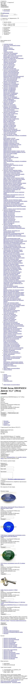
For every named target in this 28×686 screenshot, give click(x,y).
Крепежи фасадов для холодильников (12, 328)
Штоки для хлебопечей (9, 320)
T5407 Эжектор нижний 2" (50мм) (9, 590)
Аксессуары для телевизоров (10, 53)
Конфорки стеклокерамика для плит (12, 144)
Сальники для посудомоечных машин (12, 199)
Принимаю (3, 623)
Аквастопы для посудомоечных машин (13, 171)
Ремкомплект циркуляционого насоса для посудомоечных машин (13, 195)
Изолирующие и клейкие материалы (12, 356)
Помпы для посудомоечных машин (12, 185)
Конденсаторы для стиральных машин (12, 260)
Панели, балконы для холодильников (12, 333)
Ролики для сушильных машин (11, 302)
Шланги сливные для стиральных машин (13, 293)
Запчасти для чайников (9, 350)
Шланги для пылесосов (9, 220)
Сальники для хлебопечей (9, 319)
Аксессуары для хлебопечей (10, 315)
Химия (5, 50)
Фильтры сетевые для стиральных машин (13, 289)
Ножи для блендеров (8, 67)
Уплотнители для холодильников (11, 346)
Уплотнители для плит (9, 167)
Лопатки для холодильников (10, 332)
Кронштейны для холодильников (11, 329)
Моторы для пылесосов (9, 215)
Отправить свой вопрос (6, 484)
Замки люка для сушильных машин (12, 298)
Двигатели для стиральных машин (11, 255)
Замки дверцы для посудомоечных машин (13, 178)
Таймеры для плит (7, 160)
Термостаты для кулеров (9, 104)
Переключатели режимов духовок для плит (14, 151)
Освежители (6, 46)
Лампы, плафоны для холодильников (12, 331)
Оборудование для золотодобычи (11, 368)
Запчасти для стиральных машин (11, 248)
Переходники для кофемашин (10, 93)
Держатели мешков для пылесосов (11, 211)
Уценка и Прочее (7, 369)
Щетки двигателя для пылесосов (11, 221)
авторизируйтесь (11, 457)
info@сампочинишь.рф (6, 681)
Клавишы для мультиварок (10, 107)
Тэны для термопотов (8, 313)
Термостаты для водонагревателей (11, 77)
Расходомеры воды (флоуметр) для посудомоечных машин (11, 190)
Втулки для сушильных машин (11, 297)
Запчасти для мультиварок (9, 105)
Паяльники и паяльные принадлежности (13, 363)
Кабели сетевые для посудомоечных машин (14, 179)
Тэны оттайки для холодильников (11, 345)
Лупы (4, 360)
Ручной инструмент (8, 364)
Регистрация (6, 10)
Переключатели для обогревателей (11, 130)
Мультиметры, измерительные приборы (13, 362)
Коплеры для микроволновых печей (12, 234)
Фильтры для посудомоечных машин (12, 205)
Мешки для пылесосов (9, 214)
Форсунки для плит (8, 169)
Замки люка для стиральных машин (12, 256)
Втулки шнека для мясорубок (10, 113)
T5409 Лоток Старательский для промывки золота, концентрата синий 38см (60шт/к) (13, 535)
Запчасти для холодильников (10, 322)
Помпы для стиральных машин (11, 270)
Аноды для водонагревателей (10, 71)
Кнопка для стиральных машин (11, 259)
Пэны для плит (7, 154)
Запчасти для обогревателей (10, 129)
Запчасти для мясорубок (9, 112)
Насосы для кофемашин (9, 91)
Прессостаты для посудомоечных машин (13, 187)
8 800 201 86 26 (4, 16)
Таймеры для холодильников (10, 342)
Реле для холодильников (9, 340)
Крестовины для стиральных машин (12, 261)
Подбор (5, 378)
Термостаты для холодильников (11, 344)
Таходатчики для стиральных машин (12, 282)
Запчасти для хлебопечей (9, 314)
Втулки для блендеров (8, 66)
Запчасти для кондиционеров (10, 85)
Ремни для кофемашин (9, 95)
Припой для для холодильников (11, 338)
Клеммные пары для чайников (10, 351)
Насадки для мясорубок (9, 120)
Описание (5, 421)
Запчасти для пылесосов (9, 210)
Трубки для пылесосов (9, 217)
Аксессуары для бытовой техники (11, 45)
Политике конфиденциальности (18, 620)
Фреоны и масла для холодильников (12, 349)
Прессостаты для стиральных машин (12, 271)
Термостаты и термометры (9, 365)
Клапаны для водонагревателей (11, 72)
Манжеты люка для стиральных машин (13, 262)
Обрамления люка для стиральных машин (13, 265)
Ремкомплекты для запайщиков (11, 84)
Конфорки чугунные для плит (10, 145)
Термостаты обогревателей (10, 131)
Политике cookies (5, 620)
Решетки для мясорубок (9, 122)
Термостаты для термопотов (10, 311)
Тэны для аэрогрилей (8, 63)
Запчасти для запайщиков (9, 82)
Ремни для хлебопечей (9, 318)
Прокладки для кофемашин (10, 94)
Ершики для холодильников (10, 327)
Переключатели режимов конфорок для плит (14, 152)
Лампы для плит (7, 148)
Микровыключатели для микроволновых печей (15, 241)
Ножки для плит (7, 149)
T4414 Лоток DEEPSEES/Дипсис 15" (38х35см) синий (14, 604)
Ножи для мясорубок (8, 121)
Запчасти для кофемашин (9, 87)
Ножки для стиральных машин (11, 264)
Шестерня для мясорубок (9, 126)
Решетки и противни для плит (10, 157)
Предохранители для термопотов (11, 310)
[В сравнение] (9, 519)
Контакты (5, 379)
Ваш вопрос (3, 471)
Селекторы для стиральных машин (12, 278)
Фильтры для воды (8, 48)
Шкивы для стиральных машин (11, 291)
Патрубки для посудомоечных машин (12, 184)
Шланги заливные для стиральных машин (13, 292)
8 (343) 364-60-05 (15, 679)
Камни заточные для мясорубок (11, 118)
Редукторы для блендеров (9, 68)
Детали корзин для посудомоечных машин (13, 174)
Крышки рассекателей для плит (11, 147)
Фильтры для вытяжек (8, 49)
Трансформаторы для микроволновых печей (14, 247)
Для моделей (6, 422)
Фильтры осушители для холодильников (13, 347)
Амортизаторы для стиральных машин (12, 250)
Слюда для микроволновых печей (11, 244)
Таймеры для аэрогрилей (9, 62)
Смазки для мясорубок (9, 124)
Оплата (5, 374)
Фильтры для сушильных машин (11, 306)
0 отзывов (3, 415)
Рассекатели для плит (8, 156)
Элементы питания (8, 51)
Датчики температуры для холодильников (13, 325)
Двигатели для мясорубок (9, 117)
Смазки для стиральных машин (11, 279)
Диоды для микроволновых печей (11, 225)
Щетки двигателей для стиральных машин (13, 295)
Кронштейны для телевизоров (10, 57)
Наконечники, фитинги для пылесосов (12, 216)
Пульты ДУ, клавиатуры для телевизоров (13, 58)
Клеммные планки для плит (10, 142)
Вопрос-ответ (6, 424)
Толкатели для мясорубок (9, 125)
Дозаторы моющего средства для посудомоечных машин (11, 176)
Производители (7, 375)
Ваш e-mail (3, 468)
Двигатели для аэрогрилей (10, 60)
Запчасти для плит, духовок (10, 134)
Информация (4, 624)
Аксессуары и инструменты (10, 649)
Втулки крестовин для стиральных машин (13, 253)
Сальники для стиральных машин (11, 277)
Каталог (3, 635)
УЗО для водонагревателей (10, 80)
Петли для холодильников (9, 334)
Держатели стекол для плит (10, 140)
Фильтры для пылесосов (9, 219)
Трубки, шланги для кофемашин (11, 98)
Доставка (5, 377)
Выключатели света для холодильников (13, 324)
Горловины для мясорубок (9, 116)
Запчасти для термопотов (9, 307)
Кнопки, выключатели (9, 354)
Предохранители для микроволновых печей (14, 243)
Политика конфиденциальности (11, 630)
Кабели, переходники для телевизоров (12, 55)
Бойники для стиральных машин (11, 252)
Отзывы (5, 423)
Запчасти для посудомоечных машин (12, 170)
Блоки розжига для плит (9, 138)
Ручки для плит (7, 158)
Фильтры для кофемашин (9, 100)
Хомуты (5, 367)
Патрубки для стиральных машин (11, 266)
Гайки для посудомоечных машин (11, 172)
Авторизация (6, 9)
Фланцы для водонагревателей (11, 81)
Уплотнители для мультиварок (10, 111)
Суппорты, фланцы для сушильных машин (14, 305)
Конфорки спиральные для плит (11, 143)
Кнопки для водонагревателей (10, 73)
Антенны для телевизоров (9, 54)
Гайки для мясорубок (8, 115)
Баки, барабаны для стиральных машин (13, 251)
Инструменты (6, 355)
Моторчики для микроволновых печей (12, 242)
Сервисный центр (7, 381)
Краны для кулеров (8, 103)
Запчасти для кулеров (8, 102)
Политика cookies (16, 682)
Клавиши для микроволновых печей (12, 226)
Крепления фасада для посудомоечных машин (14, 183)
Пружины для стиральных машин (11, 273)
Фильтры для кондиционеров (10, 86)
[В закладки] (8, 519)
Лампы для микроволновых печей (11, 238)
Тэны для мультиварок (9, 109)
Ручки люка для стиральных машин (12, 275)
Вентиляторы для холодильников (11, 323)
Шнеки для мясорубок (8, 127)
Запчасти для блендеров (9, 64)
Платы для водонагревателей (10, 75)
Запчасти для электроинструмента (11, 353)
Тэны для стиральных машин (10, 286)
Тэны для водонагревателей (10, 78)
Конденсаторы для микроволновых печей (13, 233)
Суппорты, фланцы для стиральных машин (14, 280)
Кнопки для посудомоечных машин (12, 181)
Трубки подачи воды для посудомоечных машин (15, 201)
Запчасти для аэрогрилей (9, 59)
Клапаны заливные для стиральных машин (14, 257)
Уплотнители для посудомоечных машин (13, 203)
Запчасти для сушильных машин (11, 296)
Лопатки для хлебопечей (9, 316)
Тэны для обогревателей (9, 133)
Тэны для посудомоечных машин (11, 202)
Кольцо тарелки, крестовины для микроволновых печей (11, 231)
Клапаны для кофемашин (9, 89)
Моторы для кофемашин (9, 90)
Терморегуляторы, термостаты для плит (13, 165)
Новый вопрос (4, 464)
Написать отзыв (4, 455)
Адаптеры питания (8, 44)
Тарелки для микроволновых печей (12, 246)
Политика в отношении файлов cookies (13, 632)
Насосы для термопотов (9, 309)
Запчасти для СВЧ (7, 224)
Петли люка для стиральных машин (12, 268)
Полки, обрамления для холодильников (13, 336)
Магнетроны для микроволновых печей (13, 239)
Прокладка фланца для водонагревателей (13, 76)
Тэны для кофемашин (8, 99)
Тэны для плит (7, 166)
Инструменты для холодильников (11, 358)
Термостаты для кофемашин (10, 96)
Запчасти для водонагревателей (11, 69)
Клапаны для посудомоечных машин (12, 180)
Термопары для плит (8, 163)
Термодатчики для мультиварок (11, 108)
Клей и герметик (7, 359)
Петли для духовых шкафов (10, 153)
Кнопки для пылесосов (9, 212)
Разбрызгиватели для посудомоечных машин (14, 188)
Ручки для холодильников (9, 341)
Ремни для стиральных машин (10, 274)
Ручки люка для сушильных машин (12, 304)
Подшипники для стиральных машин (12, 269)
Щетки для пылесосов (8, 223)
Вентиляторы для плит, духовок (11, 139)
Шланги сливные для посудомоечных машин (14, 208)
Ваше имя (3, 466)
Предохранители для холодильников (12, 337)
